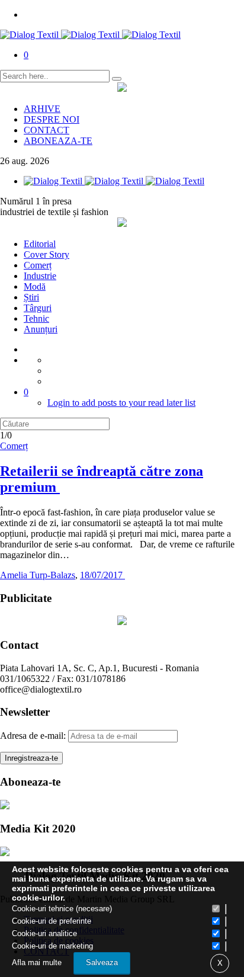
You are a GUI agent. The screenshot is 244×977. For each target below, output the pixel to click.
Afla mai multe (37, 962)
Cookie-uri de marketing (52, 945)
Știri (31, 297)
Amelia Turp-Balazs (37, 575)
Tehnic (36, 318)
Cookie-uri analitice (44, 933)
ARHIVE (42, 109)
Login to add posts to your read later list (121, 403)
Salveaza (102, 962)
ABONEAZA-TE (58, 141)
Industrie (40, 276)
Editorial (40, 244)
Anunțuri (40, 329)
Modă (35, 286)
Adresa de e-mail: (34, 736)
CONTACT (46, 130)
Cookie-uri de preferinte (51, 921)
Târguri (38, 308)
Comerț (38, 265)
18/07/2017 (102, 575)
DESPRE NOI (51, 119)
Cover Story (46, 254)
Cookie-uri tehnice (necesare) (62, 908)
